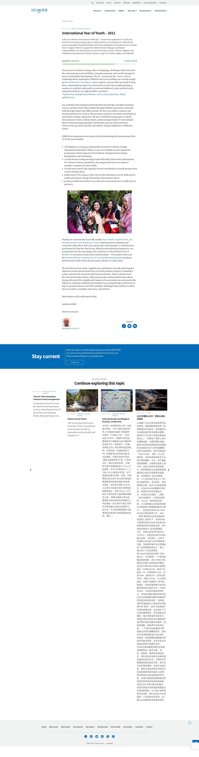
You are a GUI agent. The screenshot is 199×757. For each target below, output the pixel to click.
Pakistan (70, 97)
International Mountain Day (148, 396)
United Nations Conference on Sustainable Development (94, 257)
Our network (78, 727)
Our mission (100, 3)
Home (44, 727)
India (105, 94)
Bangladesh (81, 94)
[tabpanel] (47, 546)
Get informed (103, 727)
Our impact (90, 727)
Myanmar (114, 94)
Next (169, 470)
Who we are (53, 727)
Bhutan (92, 94)
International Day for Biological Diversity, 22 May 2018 (81, 420)
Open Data (126, 3)
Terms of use (110, 743)
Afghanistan (68, 94)
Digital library (137, 3)
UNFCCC (68, 254)
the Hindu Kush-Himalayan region (81, 82)
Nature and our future (42, 419)
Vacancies (117, 3)
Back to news (68, 21)
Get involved (115, 727)
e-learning (162, 3)
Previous (30, 470)
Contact (108, 3)
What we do (65, 727)
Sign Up (75, 362)
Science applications (150, 3)
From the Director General (81, 29)
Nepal (122, 94)
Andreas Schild (70, 328)
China (99, 94)
